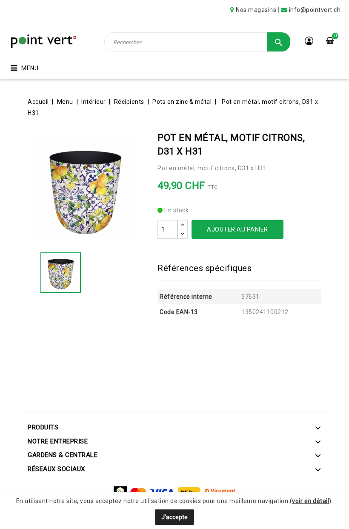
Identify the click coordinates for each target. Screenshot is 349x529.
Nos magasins (256, 9)
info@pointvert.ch (315, 9)
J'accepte (174, 517)
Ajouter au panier (237, 229)
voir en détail (310, 501)
